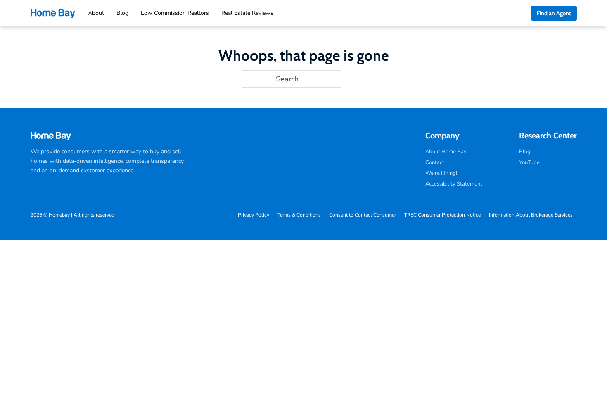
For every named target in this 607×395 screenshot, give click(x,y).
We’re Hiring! (441, 173)
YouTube (529, 162)
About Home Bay (446, 151)
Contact (434, 162)
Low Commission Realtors (175, 13)
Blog (122, 13)
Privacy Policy (253, 215)
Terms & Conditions (299, 215)
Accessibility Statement (453, 184)
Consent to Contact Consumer (362, 215)
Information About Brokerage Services (531, 215)
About (96, 13)
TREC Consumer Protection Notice (442, 215)
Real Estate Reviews (247, 13)
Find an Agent (554, 13)
